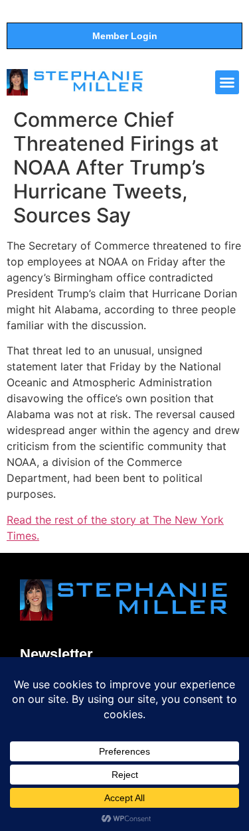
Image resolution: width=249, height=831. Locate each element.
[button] (227, 82)
